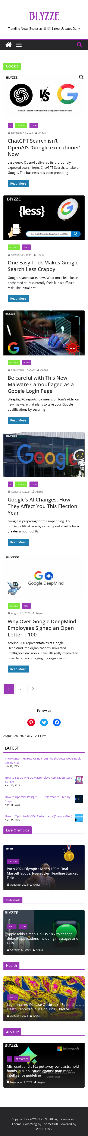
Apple (12, 926)
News (27, 362)
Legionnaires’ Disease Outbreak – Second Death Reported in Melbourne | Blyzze (40, 1006)
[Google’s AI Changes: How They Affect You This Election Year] (44, 454)
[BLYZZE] (8, 45)
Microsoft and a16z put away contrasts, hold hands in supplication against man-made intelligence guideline (43, 1071)
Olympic (13, 861)
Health (12, 997)
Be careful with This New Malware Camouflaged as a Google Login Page (41, 384)
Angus (42, 133)
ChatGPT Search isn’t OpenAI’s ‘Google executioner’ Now (44, 147)
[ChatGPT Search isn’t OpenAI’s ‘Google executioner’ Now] (44, 96)
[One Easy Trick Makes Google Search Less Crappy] (44, 217)
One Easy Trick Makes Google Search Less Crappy (43, 265)
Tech (34, 125)
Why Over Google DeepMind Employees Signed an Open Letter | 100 (42, 628)
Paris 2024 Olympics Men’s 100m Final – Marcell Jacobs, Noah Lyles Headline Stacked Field (43, 873)
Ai (10, 125)
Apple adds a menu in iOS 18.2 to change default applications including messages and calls (42, 938)
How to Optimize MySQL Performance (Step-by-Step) (38, 816)
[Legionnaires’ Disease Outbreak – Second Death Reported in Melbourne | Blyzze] (44, 979)
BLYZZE (44, 16)
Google (21, 125)
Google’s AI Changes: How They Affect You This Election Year (42, 506)
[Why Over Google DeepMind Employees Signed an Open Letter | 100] (44, 576)
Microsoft (22, 1058)
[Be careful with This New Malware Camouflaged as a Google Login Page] (44, 332)
